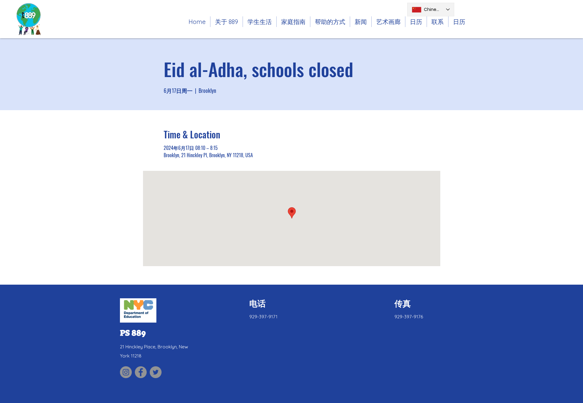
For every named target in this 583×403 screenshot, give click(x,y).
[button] (259, 21)
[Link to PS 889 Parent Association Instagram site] (126, 372)
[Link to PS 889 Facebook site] (141, 372)
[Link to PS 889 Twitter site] (156, 372)
